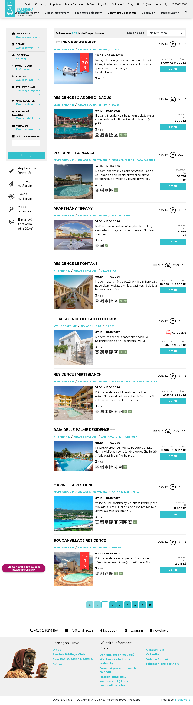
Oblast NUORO (91, 326)
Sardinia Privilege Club (69, 654)
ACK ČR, (76, 659)
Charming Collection (121, 12)
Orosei (110, 326)
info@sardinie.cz (150, 4)
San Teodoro (120, 215)
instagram (135, 630)
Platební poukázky (112, 676)
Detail (173, 68)
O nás (28, 4)
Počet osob (23, 65)
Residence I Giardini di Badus (82, 98)
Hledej (26, 155)
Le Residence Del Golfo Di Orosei (87, 319)
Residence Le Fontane (76, 264)
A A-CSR (58, 663)
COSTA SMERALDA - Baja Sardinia (133, 160)
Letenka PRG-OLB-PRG (75, 42)
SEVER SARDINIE (64, 49)
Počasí (90, 4)
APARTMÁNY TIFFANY (73, 208)
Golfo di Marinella (125, 492)
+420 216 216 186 (177, 4)
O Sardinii (153, 654)
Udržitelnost (155, 649)
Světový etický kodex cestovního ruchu (114, 683)
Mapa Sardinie (74, 4)
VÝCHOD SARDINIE (65, 326)
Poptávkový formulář (27, 171)
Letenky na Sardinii (25, 183)
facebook (109, 630)
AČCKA (88, 659)
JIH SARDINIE (62, 270)
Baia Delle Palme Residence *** (84, 430)
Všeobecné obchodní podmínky (114, 661)
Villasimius (109, 270)
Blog (130, 4)
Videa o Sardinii (24, 209)
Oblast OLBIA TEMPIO (92, 49)
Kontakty (40, 4)
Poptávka (56, 4)
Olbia (115, 49)
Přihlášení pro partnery (162, 663)
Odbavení (118, 4)
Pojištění (103, 4)
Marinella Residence (75, 485)
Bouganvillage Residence (80, 540)
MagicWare (182, 699)
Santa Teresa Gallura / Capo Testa (135, 381)
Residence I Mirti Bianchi (78, 374)
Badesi (115, 104)
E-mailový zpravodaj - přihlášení (26, 224)
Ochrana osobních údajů (117, 654)
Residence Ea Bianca (74, 153)
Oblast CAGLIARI (85, 270)
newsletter (161, 630)
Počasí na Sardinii (25, 196)
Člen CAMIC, (61, 659)
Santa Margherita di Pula (119, 436)
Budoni (116, 547)
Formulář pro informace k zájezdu (117, 670)
